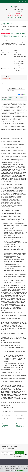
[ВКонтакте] (19, 94)
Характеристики (13, 97)
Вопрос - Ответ (6, 99)
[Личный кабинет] (26, 1)
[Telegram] (25, 94)
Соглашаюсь (21, 470)
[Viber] (22, 94)
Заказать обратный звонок (14, 17)
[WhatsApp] (23, 94)
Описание (4, 97)
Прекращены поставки (8, 23)
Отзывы (21, 97)
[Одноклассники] (20, 94)
